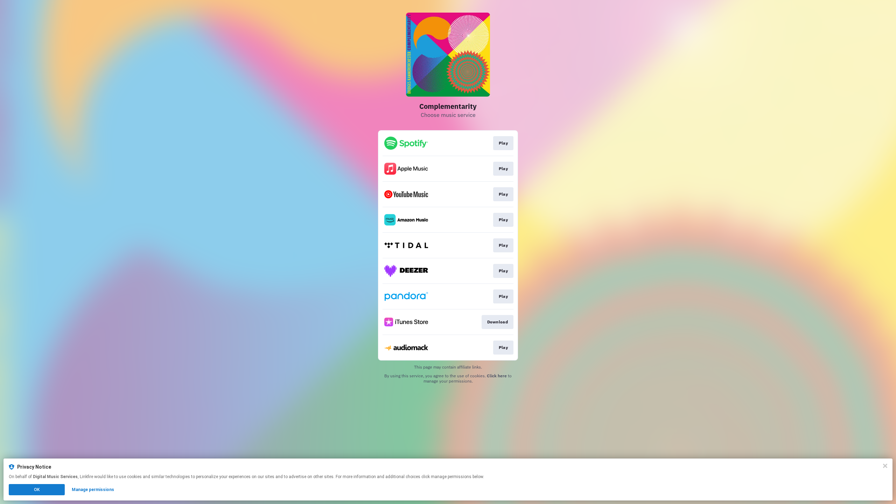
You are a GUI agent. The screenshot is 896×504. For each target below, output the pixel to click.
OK (37, 489)
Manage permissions (93, 489)
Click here (497, 375)
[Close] (885, 465)
